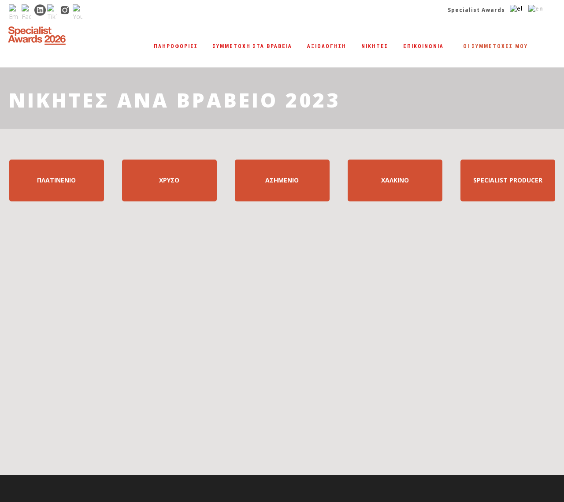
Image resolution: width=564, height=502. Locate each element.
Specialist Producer (507, 180)
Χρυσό (169, 180)
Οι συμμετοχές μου (495, 46)
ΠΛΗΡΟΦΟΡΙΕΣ (176, 46)
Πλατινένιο (56, 180)
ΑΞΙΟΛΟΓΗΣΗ (326, 46)
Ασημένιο (282, 180)
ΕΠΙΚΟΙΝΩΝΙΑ (423, 46)
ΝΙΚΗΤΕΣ (374, 46)
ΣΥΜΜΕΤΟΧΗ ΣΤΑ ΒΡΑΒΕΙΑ (252, 46)
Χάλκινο (395, 180)
